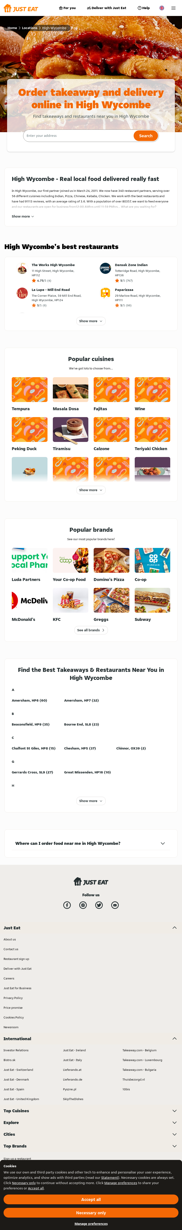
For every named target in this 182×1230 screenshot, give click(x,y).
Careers (9, 978)
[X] (99, 905)
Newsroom (11, 1027)
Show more (21, 216)
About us (10, 939)
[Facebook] (67, 905)
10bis (126, 1089)
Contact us (11, 949)
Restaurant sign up (16, 959)
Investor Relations (16, 1050)
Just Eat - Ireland (74, 1050)
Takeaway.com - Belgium (139, 1050)
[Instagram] (83, 905)
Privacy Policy (13, 998)
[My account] (173, 8)
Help (146, 8)
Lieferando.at (72, 1070)
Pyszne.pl (69, 1089)
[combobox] (78, 135)
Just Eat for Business (17, 988)
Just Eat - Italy (72, 1060)
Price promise (13, 1008)
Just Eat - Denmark (16, 1079)
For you (69, 8)
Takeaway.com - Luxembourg (142, 1060)
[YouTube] (115, 905)
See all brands (88, 630)
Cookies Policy (14, 1017)
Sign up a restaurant (17, 1159)
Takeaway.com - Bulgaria (139, 1070)
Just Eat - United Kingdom (21, 1099)
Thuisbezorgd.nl (134, 1079)
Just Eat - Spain (14, 1089)
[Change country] (162, 8)
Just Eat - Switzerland (18, 1070)
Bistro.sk (9, 1060)
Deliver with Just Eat (109, 8)
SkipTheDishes (73, 1099)
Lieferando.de (72, 1079)
